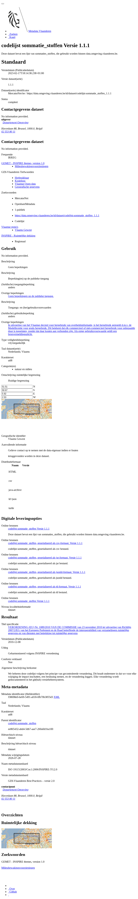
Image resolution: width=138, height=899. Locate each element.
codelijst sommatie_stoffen (22, 723)
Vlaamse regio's (9, 226)
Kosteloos (20, 180)
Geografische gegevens (27, 186)
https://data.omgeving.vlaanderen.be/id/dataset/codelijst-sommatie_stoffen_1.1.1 (57, 215)
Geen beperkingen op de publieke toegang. (31, 296)
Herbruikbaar (22, 177)
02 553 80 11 (8, 131)
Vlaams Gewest (23, 229)
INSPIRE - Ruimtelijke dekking (18, 235)
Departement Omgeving (15, 122)
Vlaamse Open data (25, 183)
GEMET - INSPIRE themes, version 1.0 (22, 163)
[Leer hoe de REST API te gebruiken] (8, 894)
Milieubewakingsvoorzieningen (31, 166)
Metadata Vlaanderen (39, 31)
